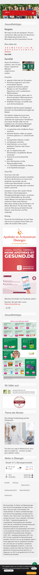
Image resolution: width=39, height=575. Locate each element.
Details (34, 568)
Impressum (8, 495)
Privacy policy (9, 570)
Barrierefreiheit (25, 490)
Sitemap (15, 483)
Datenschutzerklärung (12, 304)
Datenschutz (25, 485)
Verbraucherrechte (10, 490)
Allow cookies (32, 573)
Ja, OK (8, 308)
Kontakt (7, 483)
